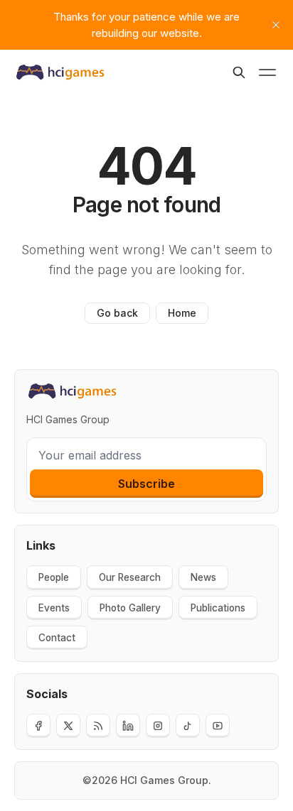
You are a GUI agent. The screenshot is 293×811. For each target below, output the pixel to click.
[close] (276, 24)
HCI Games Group (164, 780)
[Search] (239, 72)
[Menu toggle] (267, 72)
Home (182, 313)
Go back (117, 313)
